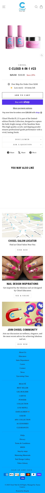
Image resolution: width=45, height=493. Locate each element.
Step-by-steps (23, 451)
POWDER (22, 400)
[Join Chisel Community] (22, 314)
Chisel (22, 65)
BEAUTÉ (22, 384)
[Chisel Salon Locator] (22, 225)
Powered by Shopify (22, 491)
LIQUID (22, 416)
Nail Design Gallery (22, 459)
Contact (22, 368)
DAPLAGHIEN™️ (23, 412)
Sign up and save (21, 470)
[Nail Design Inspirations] (22, 268)
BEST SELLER (22, 388)
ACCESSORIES (22, 424)
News (22, 372)
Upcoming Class (22, 376)
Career (22, 364)
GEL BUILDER (22, 392)
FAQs (22, 435)
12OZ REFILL (22, 408)
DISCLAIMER (22, 139)
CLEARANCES (22, 427)
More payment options (22, 108)
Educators (22, 356)
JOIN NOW (22, 344)
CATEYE (22, 396)
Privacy (22, 439)
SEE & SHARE (23, 296)
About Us (22, 352)
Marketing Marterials (22, 455)
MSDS (22, 447)
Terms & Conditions (22, 443)
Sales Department (22, 360)
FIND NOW (22, 250)
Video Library (22, 463)
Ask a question (22, 144)
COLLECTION (22, 404)
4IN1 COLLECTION (22, 420)
